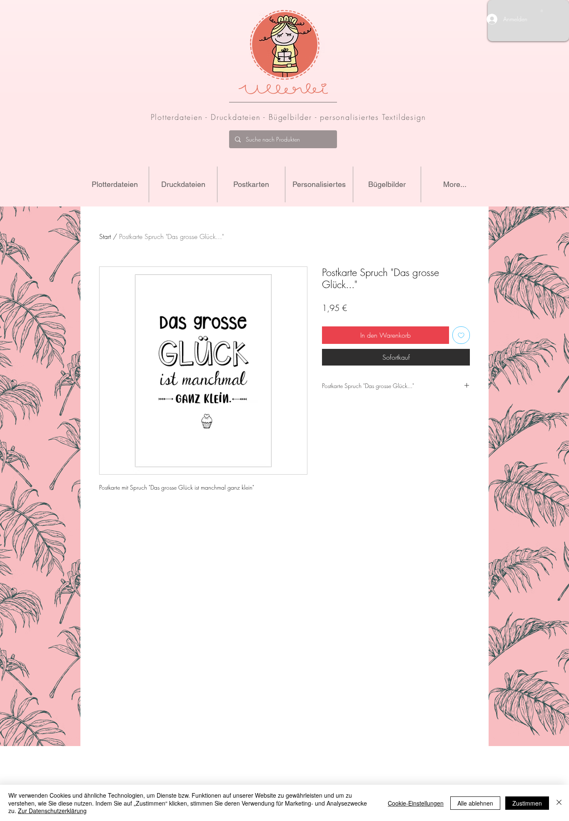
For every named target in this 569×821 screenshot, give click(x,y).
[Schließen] (559, 802)
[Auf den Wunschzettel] (461, 335)
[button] (542, 11)
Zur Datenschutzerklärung (52, 810)
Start (105, 236)
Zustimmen (527, 803)
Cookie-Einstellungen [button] (416, 803)
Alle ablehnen (475, 803)
